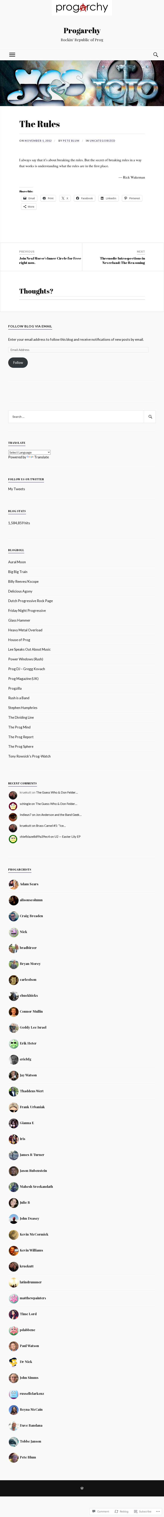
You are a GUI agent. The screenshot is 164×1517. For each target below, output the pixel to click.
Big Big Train (17, 572)
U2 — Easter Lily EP (67, 836)
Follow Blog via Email (30, 326)
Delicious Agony (20, 591)
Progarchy (82, 30)
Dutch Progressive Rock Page (30, 601)
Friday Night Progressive (27, 610)
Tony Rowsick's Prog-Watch (29, 756)
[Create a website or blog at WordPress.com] (82, 1488)
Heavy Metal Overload (25, 630)
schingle (25, 803)
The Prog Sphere (20, 746)
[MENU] (12, 54)
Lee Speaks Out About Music (29, 649)
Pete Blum (71, 140)
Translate (41, 457)
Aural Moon (17, 562)
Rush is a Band (18, 698)
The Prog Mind (19, 727)
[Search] (152, 54)
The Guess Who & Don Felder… (57, 792)
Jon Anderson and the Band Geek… (59, 814)
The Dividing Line (21, 717)
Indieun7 (25, 814)
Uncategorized (102, 140)
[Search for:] (82, 416)
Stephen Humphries (22, 708)
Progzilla (15, 688)
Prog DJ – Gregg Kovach (26, 669)
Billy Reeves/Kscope (23, 581)
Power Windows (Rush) (25, 659)
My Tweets (16, 489)
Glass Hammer (19, 620)
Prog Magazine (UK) (23, 678)
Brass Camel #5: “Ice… (51, 825)
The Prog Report (21, 737)
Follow (18, 362)
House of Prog (19, 640)
